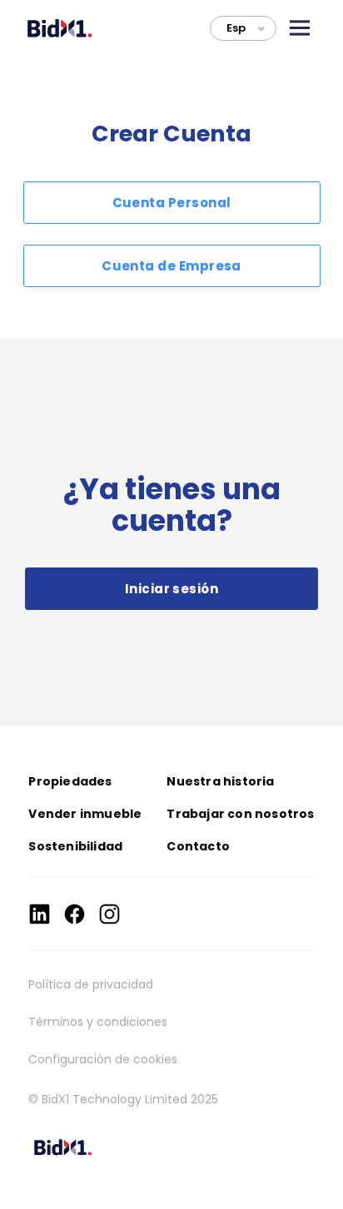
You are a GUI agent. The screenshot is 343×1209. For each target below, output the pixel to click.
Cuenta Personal (171, 202)
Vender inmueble (85, 814)
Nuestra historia (220, 781)
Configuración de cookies (102, 1059)
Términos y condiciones (97, 1021)
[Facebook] (74, 914)
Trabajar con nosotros (240, 814)
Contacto (198, 846)
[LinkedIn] (39, 914)
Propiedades (70, 781)
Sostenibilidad (75, 846)
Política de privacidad (90, 984)
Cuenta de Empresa (171, 266)
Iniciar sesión (171, 588)
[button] (299, 28)
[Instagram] (109, 914)
